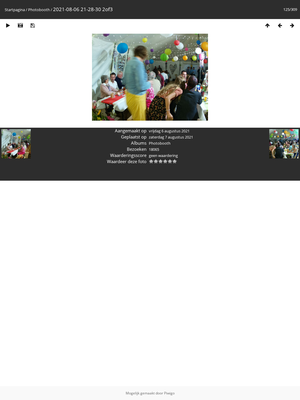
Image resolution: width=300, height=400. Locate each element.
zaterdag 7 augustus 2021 (171, 137)
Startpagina (15, 9)
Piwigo (169, 393)
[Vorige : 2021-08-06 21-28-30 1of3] (280, 25)
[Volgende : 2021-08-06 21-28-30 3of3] (292, 25)
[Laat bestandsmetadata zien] (20, 25)
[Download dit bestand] (32, 25)
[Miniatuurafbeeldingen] (267, 25)
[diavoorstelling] (8, 25)
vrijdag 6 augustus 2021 (169, 131)
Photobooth (39, 9)
